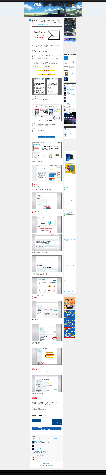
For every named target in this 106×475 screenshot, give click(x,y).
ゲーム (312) (67, 134)
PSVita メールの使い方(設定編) (38, 441)
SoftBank (35, 24)
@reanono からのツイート (67, 296)
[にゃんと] (37, 5)
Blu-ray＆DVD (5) (68, 128)
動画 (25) (67, 136)
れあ (40, 457)
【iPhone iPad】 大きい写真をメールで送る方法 (40, 451)
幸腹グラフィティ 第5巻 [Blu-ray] (68, 291)
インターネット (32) (68, 133)
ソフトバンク (38, 24)
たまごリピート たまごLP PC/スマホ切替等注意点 (72, 62)
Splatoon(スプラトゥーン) (67, 187)
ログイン (47, 463)
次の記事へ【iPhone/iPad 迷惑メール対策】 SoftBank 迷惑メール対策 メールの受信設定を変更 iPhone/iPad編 (57, 422)
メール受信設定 (42, 24)
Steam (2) (67, 132)
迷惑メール (48, 24)
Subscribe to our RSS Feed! (72, 5)
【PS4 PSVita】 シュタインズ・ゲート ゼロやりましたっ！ (72, 73)
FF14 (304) (67, 129)
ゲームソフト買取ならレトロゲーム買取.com (70, 41)
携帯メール (45, 24)
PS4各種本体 (66, 162)
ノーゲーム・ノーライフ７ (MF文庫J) (69, 200)
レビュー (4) (67, 135)
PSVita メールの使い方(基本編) (38, 448)
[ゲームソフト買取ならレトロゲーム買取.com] (70, 40)
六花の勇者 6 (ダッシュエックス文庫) (69, 265)
